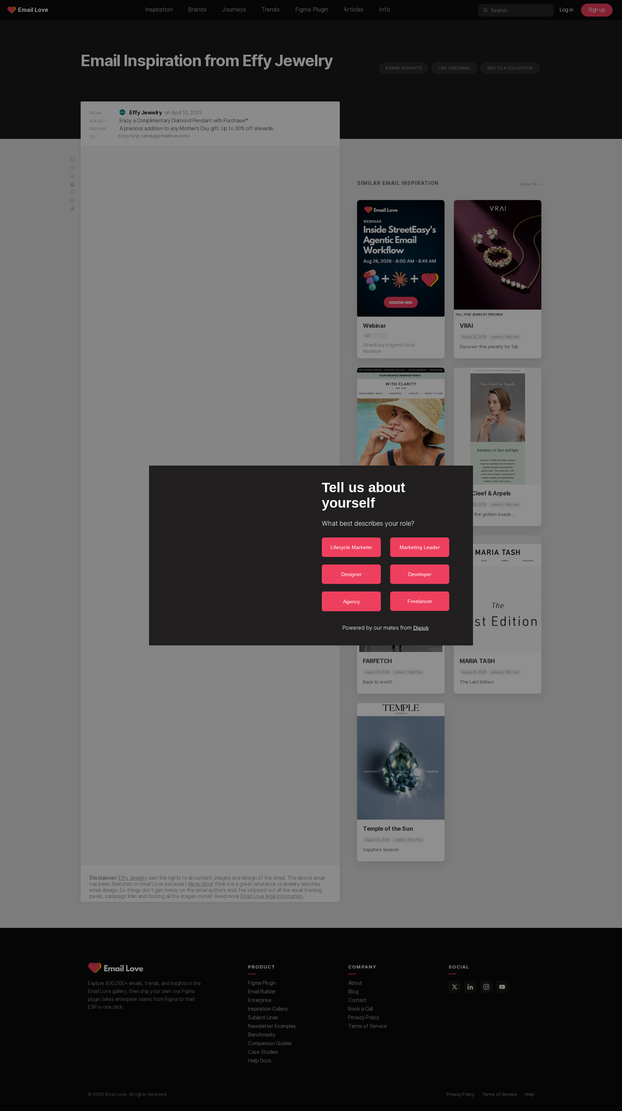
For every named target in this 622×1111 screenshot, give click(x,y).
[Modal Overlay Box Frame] (311, 555)
